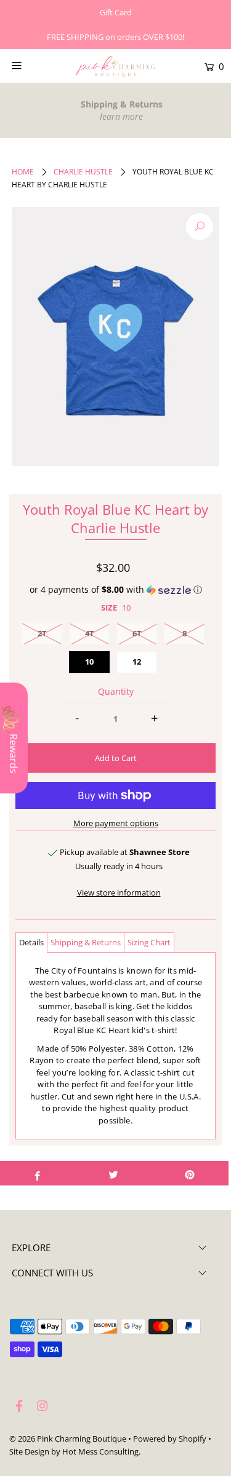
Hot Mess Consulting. (101, 1451)
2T (42, 633)
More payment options (115, 823)
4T (89, 633)
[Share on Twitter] (113, 1173)
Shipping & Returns (86, 942)
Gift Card (116, 12)
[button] (115, 590)
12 (136, 661)
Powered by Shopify (169, 1438)
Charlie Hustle (83, 171)
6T (137, 633)
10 (89, 661)
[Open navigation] (30, 65)
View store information (119, 892)
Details (31, 942)
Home (23, 171)
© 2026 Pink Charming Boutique (67, 1438)
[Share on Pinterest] (190, 1173)
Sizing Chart (149, 942)
